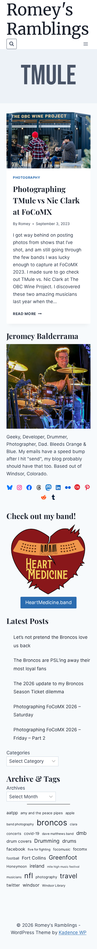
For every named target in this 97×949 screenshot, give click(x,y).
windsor (31, 885)
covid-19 (31, 833)
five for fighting (39, 849)
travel (68, 876)
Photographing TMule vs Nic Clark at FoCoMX (46, 200)
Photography (26, 177)
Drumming (47, 841)
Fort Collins (34, 858)
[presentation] (48, 140)
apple (70, 813)
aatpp (12, 812)
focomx (80, 849)
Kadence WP (72, 932)
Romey (24, 224)
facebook (15, 849)
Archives (15, 788)
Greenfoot (63, 857)
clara (73, 824)
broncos (52, 822)
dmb (81, 833)
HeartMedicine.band (48, 602)
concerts (13, 833)
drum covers (19, 841)
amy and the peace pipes (41, 813)
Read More (27, 314)
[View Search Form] (11, 44)
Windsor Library (53, 885)
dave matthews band (58, 834)
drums (69, 841)
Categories (18, 752)
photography (46, 877)
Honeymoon (16, 866)
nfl (28, 875)
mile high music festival (63, 866)
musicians (14, 877)
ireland (37, 866)
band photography (20, 824)
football (12, 858)
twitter (13, 885)
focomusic (61, 849)
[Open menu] (86, 44)
